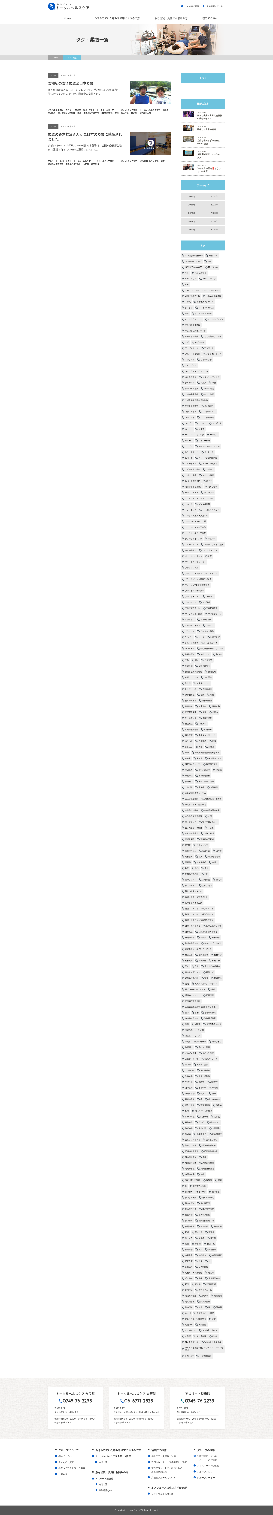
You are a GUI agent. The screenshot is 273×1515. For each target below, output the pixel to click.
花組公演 (198, 1232)
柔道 (197, 966)
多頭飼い (189, 781)
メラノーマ (189, 631)
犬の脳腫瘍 (205, 1070)
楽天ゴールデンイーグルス (206, 984)
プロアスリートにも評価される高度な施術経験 (166, 1470)
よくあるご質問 (192, 6)
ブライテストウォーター (195, 562)
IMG (209, 261)
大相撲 (201, 787)
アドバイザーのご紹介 (208, 1465)
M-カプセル (213, 267)
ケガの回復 (209, 389)
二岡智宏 (208, 660)
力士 (201, 747)
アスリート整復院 (192, 354)
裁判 (200, 1249)
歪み (187, 1013)
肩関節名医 (189, 1169)
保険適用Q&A (105, 1490)
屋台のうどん (190, 851)
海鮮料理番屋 (210, 1018)
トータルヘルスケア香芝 (195, 533)
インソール (189, 360)
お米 (187, 313)
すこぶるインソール (203, 313)
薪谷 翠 (198, 1244)
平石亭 (188, 862)
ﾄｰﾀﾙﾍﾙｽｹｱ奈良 (206, 1356)
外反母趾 (189, 776)
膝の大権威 (189, 1203)
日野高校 (189, 932)
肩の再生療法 (190, 1157)
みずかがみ (199, 342)
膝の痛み (189, 1221)
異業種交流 (189, 1099)
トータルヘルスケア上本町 (196, 516)
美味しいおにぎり (192, 1140)
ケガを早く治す (191, 406)
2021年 (191, 213)
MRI (186, 284)
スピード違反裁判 (192, 469)
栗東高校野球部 (191, 978)
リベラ (201, 637)
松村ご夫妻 (203, 955)
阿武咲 (205, 1296)
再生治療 (189, 741)
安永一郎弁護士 (191, 833)
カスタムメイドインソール (196, 371)
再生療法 (202, 741)
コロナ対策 (189, 417)
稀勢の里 (202, 1128)
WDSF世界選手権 (192, 296)
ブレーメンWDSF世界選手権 (197, 585)
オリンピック (190, 365)
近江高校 (189, 1278)
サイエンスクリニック (194, 435)
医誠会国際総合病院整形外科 (207, 752)
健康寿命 (202, 706)
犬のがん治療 (204, 1047)
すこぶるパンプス (215, 319)
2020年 (214, 213)
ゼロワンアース (191, 492)
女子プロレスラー (210, 822)
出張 (214, 741)
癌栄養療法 (205, 1105)
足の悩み (189, 1267)
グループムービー (206, 1477)
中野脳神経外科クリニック (211, 648)
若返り (211, 1232)
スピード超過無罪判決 (208, 458)
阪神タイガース (205, 1290)
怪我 (197, 868)
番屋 (214, 1093)
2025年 (191, 196)
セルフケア (213, 487)
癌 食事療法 (214, 1099)
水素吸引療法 (210, 1013)
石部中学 (189, 1122)
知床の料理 (189, 1117)
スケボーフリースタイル (209, 446)
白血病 (219, 1105)
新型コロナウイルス (193, 903)
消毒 (187, 1024)
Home (67, 18)
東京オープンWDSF (212, 943)
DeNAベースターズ (193, 261)
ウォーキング (206, 360)
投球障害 (206, 880)
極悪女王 (218, 978)
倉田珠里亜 (207, 701)
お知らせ (62, 1474)
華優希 (201, 1238)
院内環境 (189, 1307)
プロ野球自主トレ (192, 608)
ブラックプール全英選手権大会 (198, 579)
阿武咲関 (218, 1296)
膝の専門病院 (208, 1209)
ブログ (185, 87)
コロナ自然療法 (207, 417)
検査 (206, 978)
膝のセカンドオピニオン (195, 1192)
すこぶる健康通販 (192, 325)
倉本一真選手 (190, 701)
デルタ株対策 (204, 504)
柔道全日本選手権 (212, 966)
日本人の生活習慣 (213, 926)
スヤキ (209, 481)
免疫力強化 (207, 718)
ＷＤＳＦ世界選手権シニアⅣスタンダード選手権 (204, 1349)
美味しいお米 (190, 1145)
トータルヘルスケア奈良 (195, 527)
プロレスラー (190, 602)
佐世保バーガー (203, 683)
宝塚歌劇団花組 (207, 839)
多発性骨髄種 (204, 776)
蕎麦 (187, 1244)
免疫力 (215, 712)
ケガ (214, 383)
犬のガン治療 (208, 1053)
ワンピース (189, 648)
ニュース (212, 539)
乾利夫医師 (189, 654)
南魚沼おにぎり (215, 758)
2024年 (214, 196)
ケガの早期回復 (191, 394)
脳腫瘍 (209, 1180)
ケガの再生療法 (191, 389)
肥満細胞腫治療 (211, 1151)
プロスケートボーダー (194, 591)
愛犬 (206, 868)
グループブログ (205, 1471)
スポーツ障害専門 (192, 481)
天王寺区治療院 (191, 799)
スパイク (189, 458)
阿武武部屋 (205, 1302)
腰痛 (220, 1180)
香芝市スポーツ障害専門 (195, 1319)
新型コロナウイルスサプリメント (199, 909)
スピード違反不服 (210, 464)
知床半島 (204, 1117)
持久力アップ (190, 885)
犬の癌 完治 (202, 1065)
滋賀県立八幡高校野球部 (195, 1041)
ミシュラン (189, 620)
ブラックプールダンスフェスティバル (201, 573)
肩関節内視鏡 (208, 1163)
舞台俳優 (204, 1226)
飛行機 (219, 1307)
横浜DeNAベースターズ (195, 989)
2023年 (191, 204)
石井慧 (217, 1117)
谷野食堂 (189, 1261)
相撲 (187, 1111)
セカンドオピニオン (193, 487)
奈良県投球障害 (191, 810)
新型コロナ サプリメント (196, 897)
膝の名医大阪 (190, 1197)
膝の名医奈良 (208, 1197)
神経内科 (189, 1128)
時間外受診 (189, 937)
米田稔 (188, 1134)
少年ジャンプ (202, 845)
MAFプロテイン (209, 279)
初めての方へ (210, 18)
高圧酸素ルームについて (163, 1477)
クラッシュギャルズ (210, 377)
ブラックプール (191, 568)
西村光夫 (212, 1249)
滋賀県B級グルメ (213, 1024)
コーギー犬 (217, 423)
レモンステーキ (211, 643)
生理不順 (189, 1082)
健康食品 (216, 706)
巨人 (200, 857)
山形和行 (206, 851)
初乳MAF (189, 747)
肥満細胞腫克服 (209, 1145)
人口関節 (208, 677)
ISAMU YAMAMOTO (193, 267)
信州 (202, 695)
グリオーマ (189, 383)
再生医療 (189, 735)
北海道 (211, 747)
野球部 (197, 1284)
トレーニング (190, 510)
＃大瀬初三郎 (190, 1330)
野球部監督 (211, 1284)
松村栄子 (216, 960)
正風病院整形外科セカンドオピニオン (201, 1007)
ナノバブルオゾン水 (193, 539)
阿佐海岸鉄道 (190, 1296)
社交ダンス (215, 1122)
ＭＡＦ (215, 1336)
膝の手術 (189, 1215)
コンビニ (189, 423)
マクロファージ (214, 614)
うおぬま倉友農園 (213, 296)
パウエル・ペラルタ (193, 556)
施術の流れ (104, 1462)
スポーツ (210, 469)
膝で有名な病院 (199, 1186)
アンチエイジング (213, 354)
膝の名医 (215, 1192)
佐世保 (188, 683)
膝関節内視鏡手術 (206, 1221)
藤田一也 (211, 1244)
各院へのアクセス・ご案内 (71, 1468)
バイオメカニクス (210, 550)
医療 (187, 752)
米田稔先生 (201, 1134)
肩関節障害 (189, 1174)
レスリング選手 (191, 643)
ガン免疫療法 (190, 377)
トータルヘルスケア (210, 510)
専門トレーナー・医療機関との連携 (169, 1462)
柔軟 (187, 966)
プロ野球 (206, 602)
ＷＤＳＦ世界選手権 (212, 1342)
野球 (187, 1284)
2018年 (214, 221)
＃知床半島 (201, 1336)
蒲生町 (213, 1238)
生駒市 (201, 1082)
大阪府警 (214, 787)
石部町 (201, 1122)
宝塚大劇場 (209, 833)
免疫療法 (189, 724)
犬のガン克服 (190, 1053)
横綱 (213, 989)
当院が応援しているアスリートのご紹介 (207, 1458)
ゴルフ (201, 429)
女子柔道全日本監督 (193, 828)
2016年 (214, 229)
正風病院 (210, 995)
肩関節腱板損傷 (207, 1169)
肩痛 (204, 1157)
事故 (197, 660)
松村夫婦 (202, 960)
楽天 (187, 984)
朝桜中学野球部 (191, 943)
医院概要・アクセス (215, 6)
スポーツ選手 (190, 475)
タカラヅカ (209, 492)
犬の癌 (188, 1065)
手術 (206, 874)
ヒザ (210, 556)
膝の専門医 (205, 1203)
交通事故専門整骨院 (193, 672)
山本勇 (219, 851)
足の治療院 (203, 1267)
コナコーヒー (190, 412)
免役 (204, 712)
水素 (197, 1013)
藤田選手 (189, 1249)
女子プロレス (190, 822)
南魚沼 (199, 758)
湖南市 (197, 1024)
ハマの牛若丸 (190, 550)
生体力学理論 (204, 1076)
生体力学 (189, 1076)
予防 (187, 660)
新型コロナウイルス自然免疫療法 (199, 920)
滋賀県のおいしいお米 (194, 1030)
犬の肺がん (189, 1070)
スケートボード (191, 452)
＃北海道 (202, 1325)
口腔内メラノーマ (192, 764)
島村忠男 (189, 857)
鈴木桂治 (189, 1290)
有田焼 (203, 937)
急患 (187, 868)
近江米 (211, 1273)
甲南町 (215, 1088)
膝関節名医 (189, 1226)
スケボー (189, 446)
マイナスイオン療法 (193, 614)
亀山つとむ (205, 654)
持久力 (219, 880)
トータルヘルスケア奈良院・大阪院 (113, 1456)
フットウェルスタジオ (162, 1494)
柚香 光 (210, 972)
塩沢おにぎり (204, 770)
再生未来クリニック (207, 735)
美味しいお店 (212, 1140)
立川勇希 (216, 1128)
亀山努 (219, 654)
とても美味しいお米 (212, 336)
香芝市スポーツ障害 (205, 1313)
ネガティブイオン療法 (213, 545)
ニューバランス (191, 545)
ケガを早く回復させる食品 (196, 400)
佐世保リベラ (190, 689)
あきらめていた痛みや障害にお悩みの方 (117, 18)
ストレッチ (209, 452)
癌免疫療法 (189, 1105)
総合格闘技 (217, 1134)
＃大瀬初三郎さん (210, 1330)
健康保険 (189, 706)
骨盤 (214, 1319)
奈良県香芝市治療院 (193, 816)
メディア (210, 625)
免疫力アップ (190, 718)
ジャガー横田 (204, 440)
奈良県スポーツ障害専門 (195, 804)
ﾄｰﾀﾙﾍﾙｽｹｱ (189, 1356)
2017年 (191, 229)
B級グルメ (213, 256)
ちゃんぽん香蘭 (191, 336)
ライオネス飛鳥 (207, 631)
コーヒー (189, 429)
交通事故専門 (204, 666)
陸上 (200, 1307)
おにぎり (189, 308)
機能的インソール (192, 995)
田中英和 (189, 1088)
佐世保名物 (207, 689)
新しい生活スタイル (193, 891)
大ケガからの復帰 (206, 781)
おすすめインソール (205, 302)
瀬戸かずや (216, 1041)
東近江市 (189, 955)
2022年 (214, 204)
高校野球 (189, 1325)
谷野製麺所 (217, 1255)
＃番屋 (188, 1336)
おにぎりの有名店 (206, 308)
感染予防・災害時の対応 (163, 1456)
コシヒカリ (209, 406)
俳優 (212, 695)
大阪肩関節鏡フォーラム (195, 793)
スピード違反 (190, 464)
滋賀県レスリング (192, 1036)
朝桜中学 (216, 937)
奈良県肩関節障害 (211, 810)
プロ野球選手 (212, 608)
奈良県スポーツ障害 (212, 799)
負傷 (200, 1261)
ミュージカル (206, 620)
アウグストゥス (191, 348)
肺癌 (202, 1174)
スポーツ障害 (208, 475)
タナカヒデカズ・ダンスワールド (199, 498)
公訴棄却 (208, 729)
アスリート (209, 348)
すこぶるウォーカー (193, 319)
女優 (210, 816)
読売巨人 (202, 1255)
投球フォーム (190, 880)
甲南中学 (202, 1088)
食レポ (188, 1313)
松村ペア (218, 955)
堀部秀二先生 (212, 764)
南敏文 (188, 758)
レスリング (215, 637)
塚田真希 (189, 770)
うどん (188, 302)
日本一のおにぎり (192, 926)
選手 (200, 1278)
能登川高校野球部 (192, 1180)
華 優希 (189, 1238)
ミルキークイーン (192, 625)
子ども (211, 828)
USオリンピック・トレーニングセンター (202, 290)
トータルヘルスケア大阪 (195, 521)
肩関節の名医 (190, 1163)
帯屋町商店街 (214, 857)
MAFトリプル (191, 279)
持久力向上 (207, 885)
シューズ (189, 440)
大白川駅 (189, 787)
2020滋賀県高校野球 (194, 256)
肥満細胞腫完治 (191, 1151)
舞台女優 (218, 1226)
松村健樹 (189, 960)
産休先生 (214, 1082)
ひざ (187, 342)
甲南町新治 (189, 1093)
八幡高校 (202, 724)
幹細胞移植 (201, 862)
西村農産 (189, 1255)
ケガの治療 (209, 394)
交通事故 (189, 666)
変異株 (219, 770)
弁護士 (215, 862)
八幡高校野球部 (191, 729)
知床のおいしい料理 (203, 1111)
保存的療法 (189, 695)
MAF (187, 273)
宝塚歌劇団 (189, 839)
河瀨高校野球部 (191, 1018)
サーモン (214, 435)
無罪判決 (189, 1047)
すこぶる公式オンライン (195, 331)
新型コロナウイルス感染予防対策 (199, 914)
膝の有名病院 (204, 1215)
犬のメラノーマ (211, 1059)
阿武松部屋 (189, 1302)
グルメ (203, 383)
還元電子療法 (214, 1278)
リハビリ (189, 637)
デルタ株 (189, 504)
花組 (187, 1232)
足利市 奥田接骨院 (193, 1273)
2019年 (191, 221)
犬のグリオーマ (191, 1059)
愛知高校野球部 (191, 874)
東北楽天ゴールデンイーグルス (198, 949)
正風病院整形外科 (192, 1001)
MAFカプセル (200, 273)
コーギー (202, 423)
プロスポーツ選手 (192, 596)
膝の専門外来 (190, 1209)
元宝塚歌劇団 (190, 712)
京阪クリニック (191, 677)
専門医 (188, 845)
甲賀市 (203, 1093)
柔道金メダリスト (192, 972)
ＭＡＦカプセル (191, 1342)
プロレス (210, 596)
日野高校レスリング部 (208, 932)
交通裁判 (212, 672)
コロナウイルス (209, 412)
